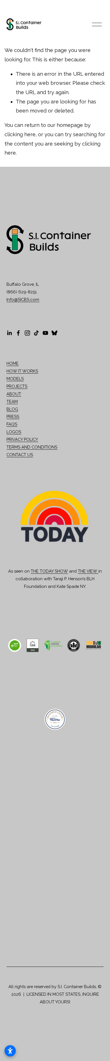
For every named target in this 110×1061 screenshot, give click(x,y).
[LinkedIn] (9, 333)
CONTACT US (19, 454)
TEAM (12, 401)
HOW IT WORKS (22, 371)
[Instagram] (27, 333)
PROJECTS (16, 386)
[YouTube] (45, 333)
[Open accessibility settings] (10, 1050)
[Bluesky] (54, 333)
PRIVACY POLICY (22, 439)
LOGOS (13, 431)
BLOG (12, 409)
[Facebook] (18, 333)
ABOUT (13, 393)
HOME (12, 363)
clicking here (20, 134)
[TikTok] (36, 333)
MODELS (15, 378)
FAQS (11, 424)
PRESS (12, 416)
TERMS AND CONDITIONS (31, 447)
